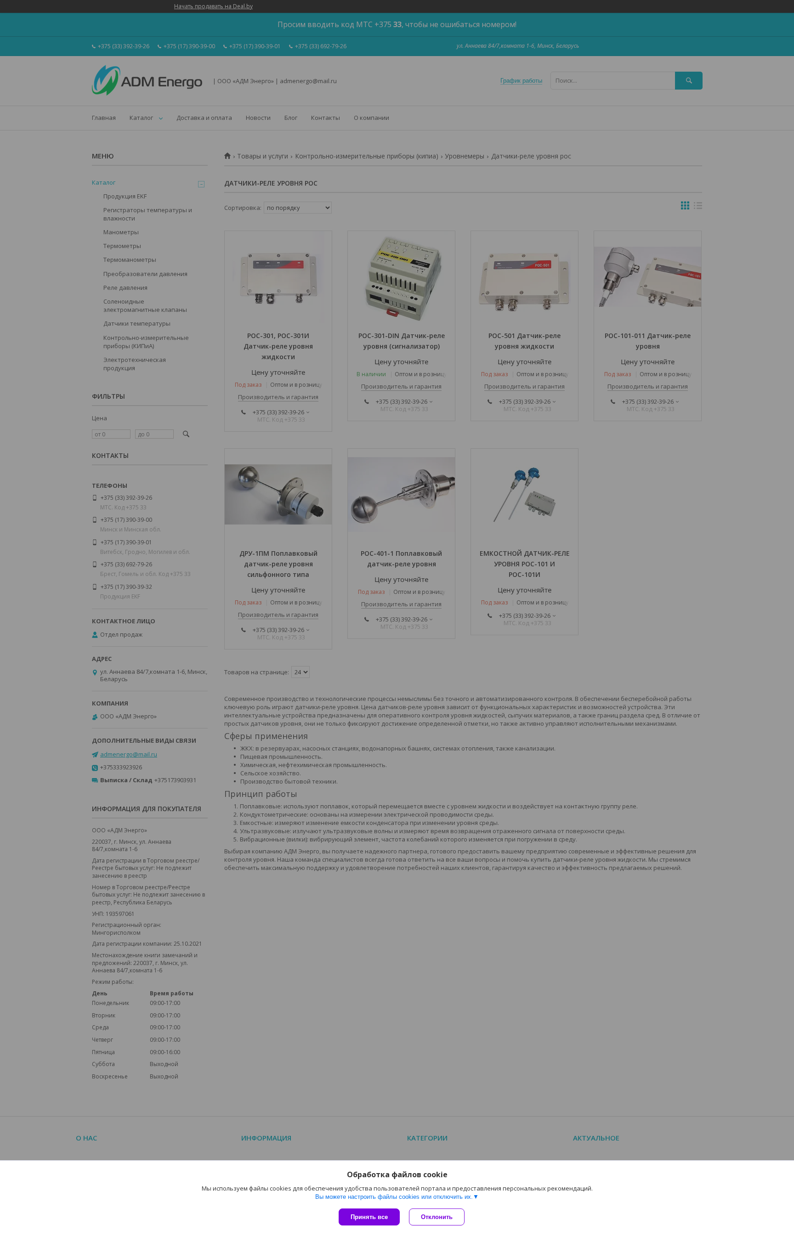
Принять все (369, 1217)
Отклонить (437, 1217)
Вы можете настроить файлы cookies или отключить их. (394, 1196)
